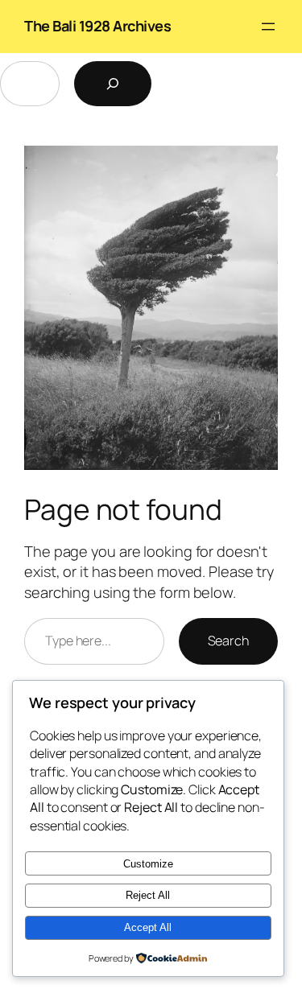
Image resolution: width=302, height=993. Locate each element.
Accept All (148, 927)
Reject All (148, 895)
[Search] (112, 83)
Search (228, 640)
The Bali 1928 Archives (97, 25)
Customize (148, 864)
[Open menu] (268, 26)
